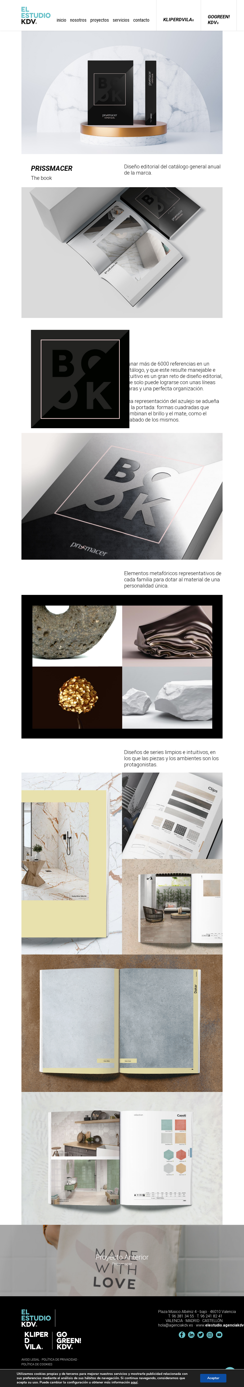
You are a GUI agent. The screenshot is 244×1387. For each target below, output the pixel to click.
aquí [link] (134, 1382)
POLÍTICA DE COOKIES (36, 1364)
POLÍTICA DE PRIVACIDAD (59, 1359)
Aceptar (213, 1378)
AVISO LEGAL (30, 1359)
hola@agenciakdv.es (175, 1325)
